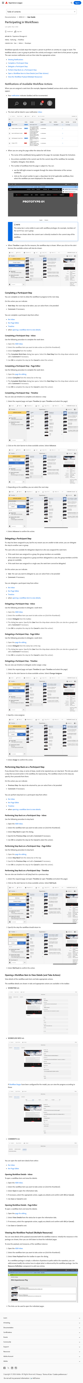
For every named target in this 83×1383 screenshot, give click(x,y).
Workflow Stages (15, 1084)
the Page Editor (13, 323)
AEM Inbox (19, 344)
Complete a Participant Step (18, 63)
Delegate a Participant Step (18, 66)
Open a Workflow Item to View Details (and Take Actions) (28, 73)
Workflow (21, 40)
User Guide (31, 17)
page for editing (20, 374)
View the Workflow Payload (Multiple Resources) (25, 77)
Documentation (10, 17)
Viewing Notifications (15, 59)
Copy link (19, 31)
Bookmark (10, 31)
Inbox (40, 112)
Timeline (11, 326)
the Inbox (11, 319)
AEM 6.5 (22, 17)
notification (15, 95)
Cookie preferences (59, 1374)
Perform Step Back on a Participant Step (22, 70)
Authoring (13, 40)
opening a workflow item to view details (26, 330)
